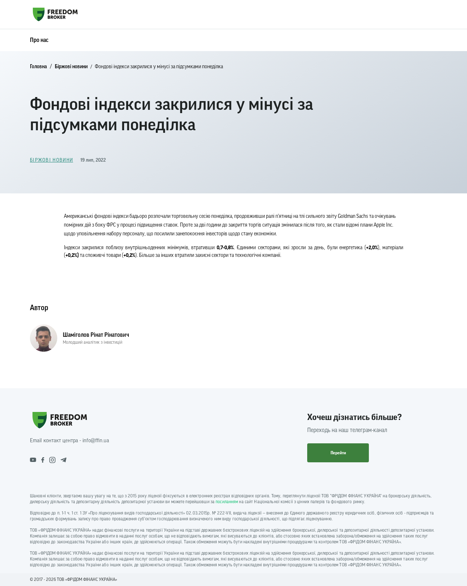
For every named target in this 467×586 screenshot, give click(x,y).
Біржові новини (71, 66)
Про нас (39, 40)
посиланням (227, 502)
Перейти (338, 453)
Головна (38, 66)
